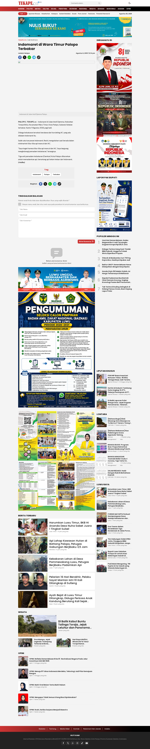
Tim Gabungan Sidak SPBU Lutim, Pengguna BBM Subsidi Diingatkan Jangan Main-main (119, 542)
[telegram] (34, 57)
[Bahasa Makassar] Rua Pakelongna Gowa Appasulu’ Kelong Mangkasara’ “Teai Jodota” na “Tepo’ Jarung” (120, 434)
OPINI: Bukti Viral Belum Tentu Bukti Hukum (47, 685)
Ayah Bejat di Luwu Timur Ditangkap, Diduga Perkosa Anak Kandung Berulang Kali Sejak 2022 (70, 599)
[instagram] (77, 743)
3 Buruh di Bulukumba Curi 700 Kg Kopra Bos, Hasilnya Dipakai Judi (116, 259)
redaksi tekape (24, 53)
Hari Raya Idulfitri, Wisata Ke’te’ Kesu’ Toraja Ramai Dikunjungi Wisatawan (82, 642)
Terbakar (56, 174)
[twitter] (24, 57)
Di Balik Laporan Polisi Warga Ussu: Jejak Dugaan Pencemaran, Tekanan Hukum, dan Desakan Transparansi (119, 404)
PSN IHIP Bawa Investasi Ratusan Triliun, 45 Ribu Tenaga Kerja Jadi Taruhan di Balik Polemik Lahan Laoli (119, 378)
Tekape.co (22, 40)
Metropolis (33, 40)
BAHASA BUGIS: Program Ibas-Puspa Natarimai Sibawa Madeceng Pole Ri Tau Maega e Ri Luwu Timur (119, 448)
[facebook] (20, 57)
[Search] (99, 3)
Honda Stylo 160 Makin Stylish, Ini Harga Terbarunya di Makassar (116, 272)
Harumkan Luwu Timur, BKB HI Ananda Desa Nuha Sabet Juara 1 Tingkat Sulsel (70, 526)
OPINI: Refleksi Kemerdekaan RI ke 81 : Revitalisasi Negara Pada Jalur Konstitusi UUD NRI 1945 (58, 660)
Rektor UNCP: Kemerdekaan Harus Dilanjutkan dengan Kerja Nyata (116, 265)
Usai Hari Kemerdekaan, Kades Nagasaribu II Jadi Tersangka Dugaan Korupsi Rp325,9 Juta (115, 242)
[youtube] (86, 743)
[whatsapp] (29, 57)
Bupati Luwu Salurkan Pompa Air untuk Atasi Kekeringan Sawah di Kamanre (117, 554)
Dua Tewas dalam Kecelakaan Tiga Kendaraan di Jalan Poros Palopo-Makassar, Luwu (119, 529)
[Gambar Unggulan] (56, 86)
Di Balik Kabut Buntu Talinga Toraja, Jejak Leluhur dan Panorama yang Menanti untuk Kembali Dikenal (74, 628)
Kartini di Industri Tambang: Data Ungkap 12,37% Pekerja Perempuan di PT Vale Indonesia (120, 391)
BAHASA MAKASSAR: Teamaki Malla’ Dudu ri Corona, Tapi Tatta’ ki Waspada (117, 459)
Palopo (47, 174)
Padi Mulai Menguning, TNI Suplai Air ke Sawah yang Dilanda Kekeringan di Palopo (119, 567)
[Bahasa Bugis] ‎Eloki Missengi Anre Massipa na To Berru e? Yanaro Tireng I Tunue (119, 422)
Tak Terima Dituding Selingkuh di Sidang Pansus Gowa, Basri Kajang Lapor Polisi (117, 289)
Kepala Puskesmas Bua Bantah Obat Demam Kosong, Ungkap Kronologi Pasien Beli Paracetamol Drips (117, 281)
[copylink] (38, 57)
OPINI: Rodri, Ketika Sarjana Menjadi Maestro (48, 710)
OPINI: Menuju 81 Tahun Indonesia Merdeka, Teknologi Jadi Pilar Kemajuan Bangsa (60, 672)
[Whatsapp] (72, 743)
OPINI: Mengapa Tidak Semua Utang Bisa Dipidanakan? (53, 697)
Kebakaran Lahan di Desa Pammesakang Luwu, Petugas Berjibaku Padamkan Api (69, 562)
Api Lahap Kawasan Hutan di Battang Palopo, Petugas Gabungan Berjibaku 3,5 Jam (68, 544)
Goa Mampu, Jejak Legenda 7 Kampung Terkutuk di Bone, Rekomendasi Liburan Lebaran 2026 (43, 643)
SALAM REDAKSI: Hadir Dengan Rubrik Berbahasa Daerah (119, 473)
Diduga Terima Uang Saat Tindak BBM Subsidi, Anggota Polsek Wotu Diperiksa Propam (116, 251)
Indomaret (37, 174)
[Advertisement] (85, 153)
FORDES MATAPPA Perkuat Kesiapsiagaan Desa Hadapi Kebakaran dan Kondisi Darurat (119, 517)
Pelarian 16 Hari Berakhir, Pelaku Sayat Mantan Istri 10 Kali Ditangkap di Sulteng (70, 580)
